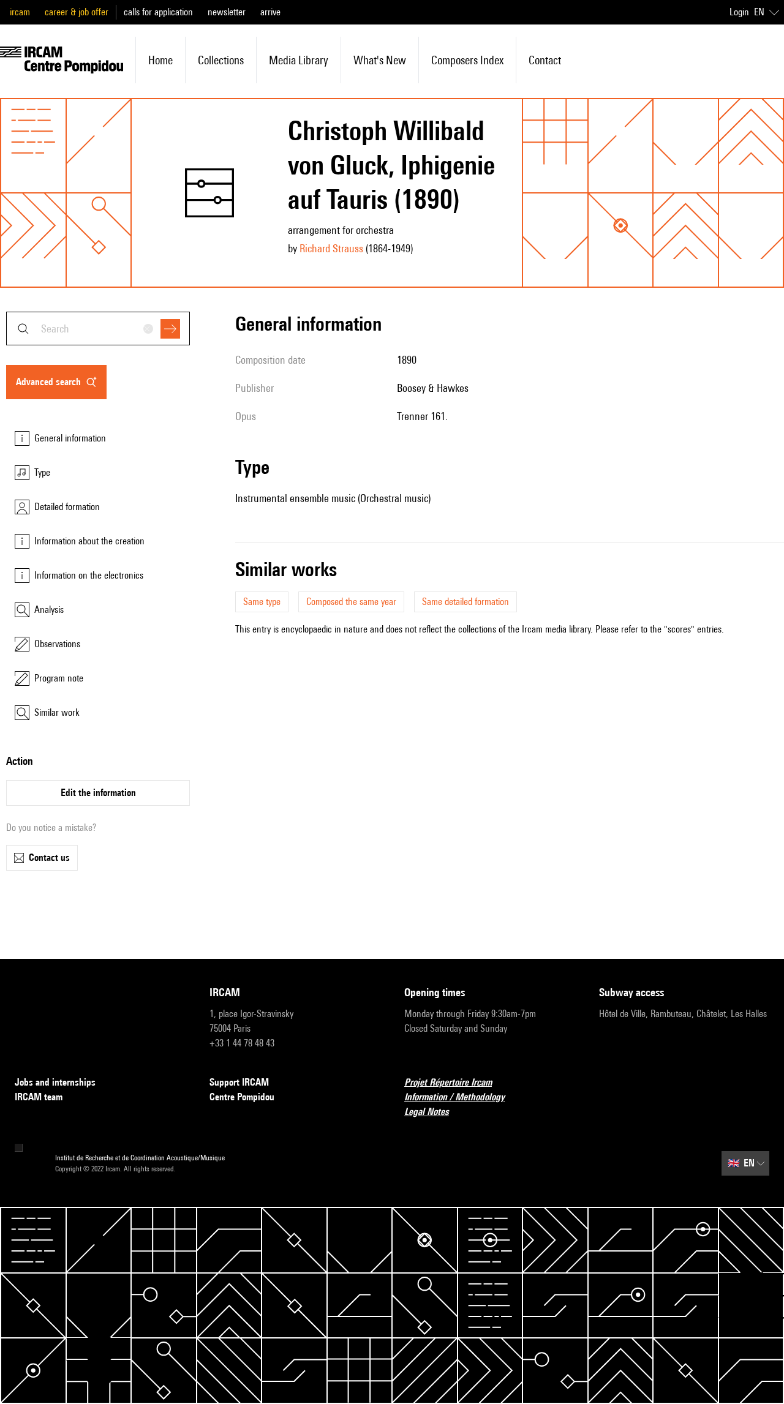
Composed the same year (351, 601)
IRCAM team (38, 1097)
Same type (262, 601)
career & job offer (76, 12)
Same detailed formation (465, 601)
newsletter (227, 12)
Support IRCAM (239, 1082)
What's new (379, 60)
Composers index (467, 60)
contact (545, 60)
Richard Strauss (331, 248)
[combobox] (98, 328)
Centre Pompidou (241, 1097)
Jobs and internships (55, 1082)
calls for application (158, 12)
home (160, 60)
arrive (270, 12)
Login (739, 12)
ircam (20, 12)
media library (298, 60)
